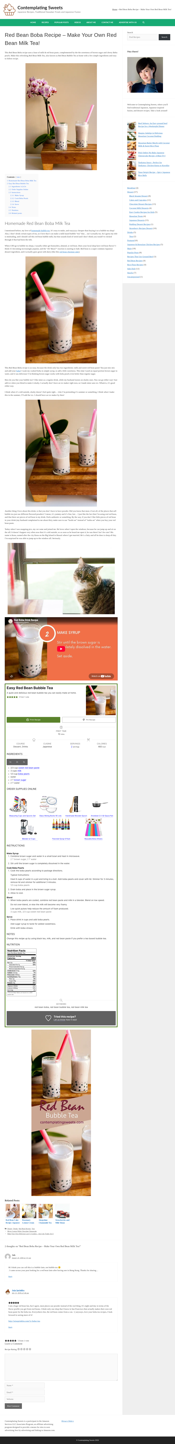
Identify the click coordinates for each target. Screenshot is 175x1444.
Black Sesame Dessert (138, 196)
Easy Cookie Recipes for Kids (141, 212)
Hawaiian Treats (136, 216)
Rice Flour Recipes (135, 265)
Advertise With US (128, 22)
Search (130, 32)
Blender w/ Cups (28, 839)
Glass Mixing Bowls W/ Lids (50, 816)
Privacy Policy (68, 1421)
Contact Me (107, 22)
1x (10, 762)
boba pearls (24, 774)
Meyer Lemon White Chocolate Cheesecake (22, 1231)
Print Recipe (34, 720)
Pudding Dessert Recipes (139, 224)
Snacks (130, 273)
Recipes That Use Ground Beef (140, 256)
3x (24, 762)
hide (18, 177)
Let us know (59, 1020)
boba (18, 371)
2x (17, 762)
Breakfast (131, 188)
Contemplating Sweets (40, 8)
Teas (33, 1229)
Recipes (45, 22)
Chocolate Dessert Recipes (140, 204)
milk (19, 771)
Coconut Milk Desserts (139, 208)
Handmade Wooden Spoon (76, 816)
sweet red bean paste (28, 768)
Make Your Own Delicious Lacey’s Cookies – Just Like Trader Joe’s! (30, 1234)
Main (129, 248)
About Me (91, 22)
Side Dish (131, 269)
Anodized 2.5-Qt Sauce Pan (102, 816)
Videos (77, 22)
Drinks (15, 1229)
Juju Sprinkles (18, 1290)
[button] (8, 697)
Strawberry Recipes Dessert (140, 228)
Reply (10, 1276)
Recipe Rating (11, 1349)
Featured (131, 240)
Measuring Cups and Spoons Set (22, 816)
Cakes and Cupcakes (138, 200)
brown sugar (20, 780)
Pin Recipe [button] (90, 720)
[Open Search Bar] (143, 22)
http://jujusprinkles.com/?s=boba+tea (24, 1321)
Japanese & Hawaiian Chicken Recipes (143, 244)
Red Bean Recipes (25, 1229)
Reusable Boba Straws (93, 839)
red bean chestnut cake (69, 252)
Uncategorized (133, 277)
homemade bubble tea (40, 230)
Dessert (9, 1229)
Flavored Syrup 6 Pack (61, 839)
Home (114, 9)
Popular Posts (61, 22)
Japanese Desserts (137, 220)
